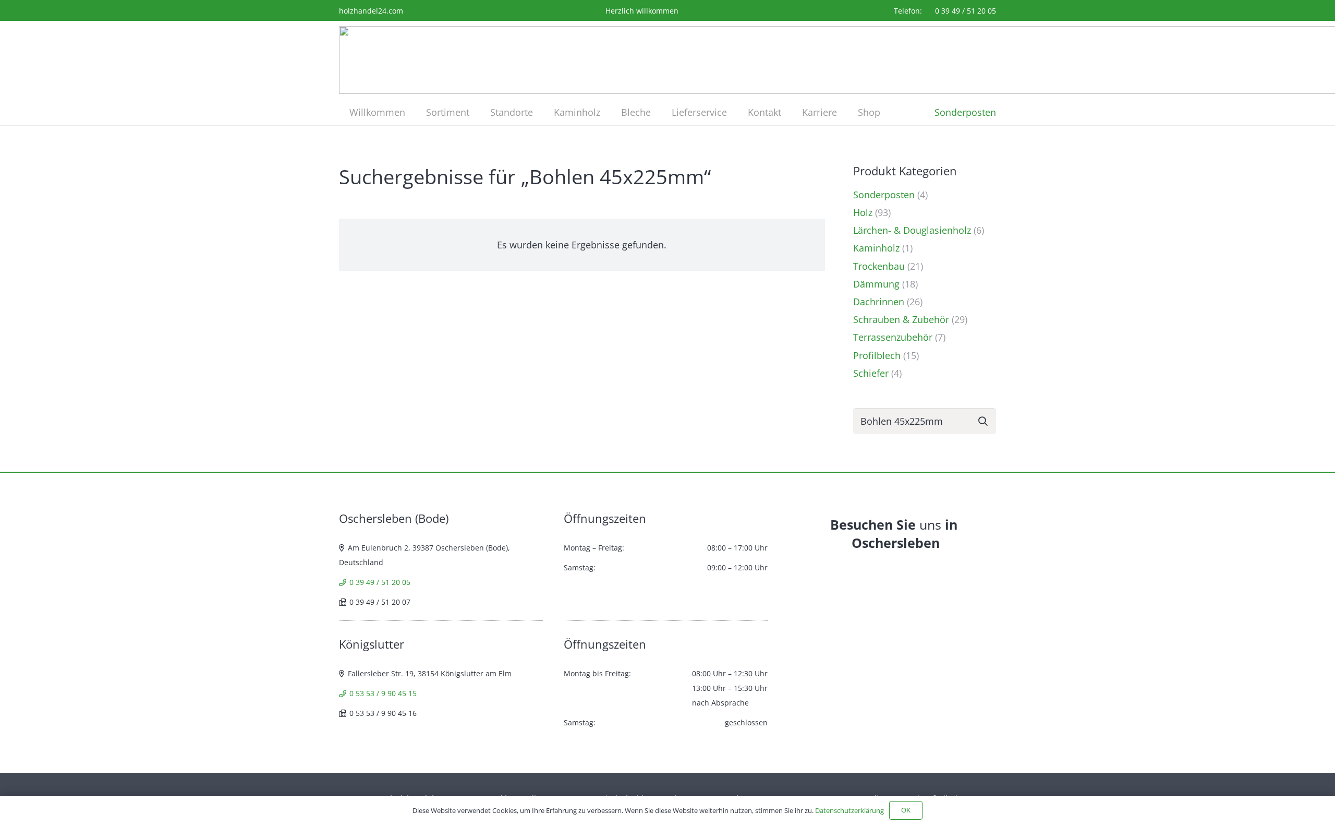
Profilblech (877, 355)
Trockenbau (879, 266)
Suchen (983, 420)
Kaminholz (876, 248)
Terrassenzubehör (892, 337)
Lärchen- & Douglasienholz (912, 230)
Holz (862, 212)
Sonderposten (884, 194)
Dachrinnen (878, 301)
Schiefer (871, 373)
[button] (477, 112)
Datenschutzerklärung (849, 810)
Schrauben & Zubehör (901, 319)
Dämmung (876, 284)
